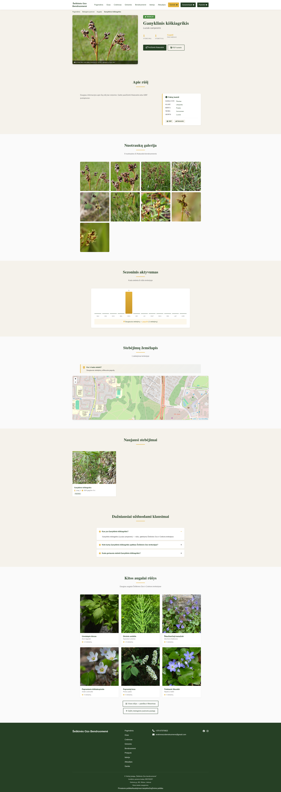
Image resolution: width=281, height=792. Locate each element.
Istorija (152, 5)
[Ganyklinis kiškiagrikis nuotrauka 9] (94, 237)
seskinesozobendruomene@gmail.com (171, 734)
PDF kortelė (177, 48)
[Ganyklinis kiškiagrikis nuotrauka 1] (94, 176)
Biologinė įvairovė (88, 12)
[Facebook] (204, 731)
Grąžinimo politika (156, 788)
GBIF (170, 121)
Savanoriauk (187, 5)
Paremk (202, 5)
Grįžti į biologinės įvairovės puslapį (141, 711)
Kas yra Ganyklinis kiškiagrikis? (115, 531)
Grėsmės (128, 5)
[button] (75, 378)
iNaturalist (180, 121)
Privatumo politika (125, 788)
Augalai (99, 12)
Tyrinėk (173, 5)
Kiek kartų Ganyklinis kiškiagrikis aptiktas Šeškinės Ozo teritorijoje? (130, 545)
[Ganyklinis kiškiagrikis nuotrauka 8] (186, 206)
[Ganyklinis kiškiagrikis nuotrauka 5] (94, 206)
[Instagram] (208, 731)
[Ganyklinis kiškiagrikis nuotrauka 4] (186, 176)
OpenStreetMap (203, 419)
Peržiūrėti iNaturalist (156, 47)
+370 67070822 (162, 731)
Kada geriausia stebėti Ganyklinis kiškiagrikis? (121, 553)
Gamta (127, 766)
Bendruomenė (140, 5)
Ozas (108, 5)
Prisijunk (128, 753)
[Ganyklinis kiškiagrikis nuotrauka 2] (125, 176)
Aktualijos (162, 5)
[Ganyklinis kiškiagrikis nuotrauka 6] (125, 206)
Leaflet (194, 419)
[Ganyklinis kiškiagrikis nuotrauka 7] (155, 206)
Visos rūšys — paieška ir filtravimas (142, 704)
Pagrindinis (98, 5)
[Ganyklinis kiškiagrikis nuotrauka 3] (155, 176)
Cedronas (118, 5)
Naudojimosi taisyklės (140, 788)
